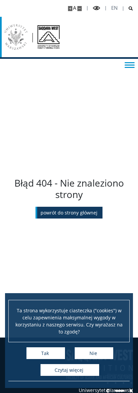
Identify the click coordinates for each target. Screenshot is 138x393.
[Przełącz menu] (129, 64)
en (114, 7)
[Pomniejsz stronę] (79, 8)
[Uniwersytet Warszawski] (15, 37)
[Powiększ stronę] (70, 8)
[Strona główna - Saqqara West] (49, 37)
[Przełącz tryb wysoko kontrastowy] (96, 8)
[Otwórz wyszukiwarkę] (128, 8)
